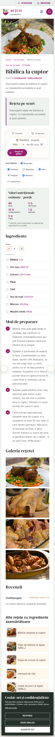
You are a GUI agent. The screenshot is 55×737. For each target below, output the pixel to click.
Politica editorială (34, 78)
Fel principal (19, 60)
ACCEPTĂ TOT (27, 730)
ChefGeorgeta (20, 78)
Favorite (18, 133)
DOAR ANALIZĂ (27, 723)
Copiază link (15, 181)
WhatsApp (30, 169)
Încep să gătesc (19, 152)
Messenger (26, 163)
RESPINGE (28, 716)
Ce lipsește (39, 133)
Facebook (13, 169)
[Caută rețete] (49, 11)
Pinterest (28, 175)
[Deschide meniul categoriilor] (41, 11)
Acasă (8, 60)
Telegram (14, 175)
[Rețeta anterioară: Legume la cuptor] (4, 368)
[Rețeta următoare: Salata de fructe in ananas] (51, 368)
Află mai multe (11, 708)
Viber (42, 169)
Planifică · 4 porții (29, 140)
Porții (14, 249)
